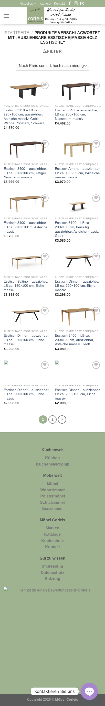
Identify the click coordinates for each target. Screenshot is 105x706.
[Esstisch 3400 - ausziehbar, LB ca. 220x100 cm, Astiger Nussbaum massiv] (27, 149)
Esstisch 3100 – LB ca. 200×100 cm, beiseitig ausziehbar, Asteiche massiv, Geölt (77, 229)
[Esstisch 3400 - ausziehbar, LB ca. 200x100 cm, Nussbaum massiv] (78, 91)
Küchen (52, 458)
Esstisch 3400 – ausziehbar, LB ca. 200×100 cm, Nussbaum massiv (76, 114)
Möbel (52, 484)
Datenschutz (52, 573)
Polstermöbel (52, 496)
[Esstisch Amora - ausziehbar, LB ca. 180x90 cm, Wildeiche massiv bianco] (78, 149)
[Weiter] (62, 419)
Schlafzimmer (52, 502)
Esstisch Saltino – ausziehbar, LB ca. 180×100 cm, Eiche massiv (27, 286)
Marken (52, 528)
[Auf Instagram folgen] (76, 4)
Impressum (52, 566)
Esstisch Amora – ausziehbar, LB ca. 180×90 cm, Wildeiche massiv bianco (77, 173)
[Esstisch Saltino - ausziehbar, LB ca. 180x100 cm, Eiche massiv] (27, 262)
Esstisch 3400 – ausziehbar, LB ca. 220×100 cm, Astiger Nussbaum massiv (25, 173)
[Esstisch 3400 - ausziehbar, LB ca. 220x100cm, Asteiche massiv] (27, 204)
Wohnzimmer (52, 490)
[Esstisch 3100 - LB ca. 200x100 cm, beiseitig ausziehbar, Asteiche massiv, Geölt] (78, 204)
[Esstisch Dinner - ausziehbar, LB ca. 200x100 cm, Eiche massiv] (27, 371)
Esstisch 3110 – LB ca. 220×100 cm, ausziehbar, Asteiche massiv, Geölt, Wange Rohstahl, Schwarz (24, 116)
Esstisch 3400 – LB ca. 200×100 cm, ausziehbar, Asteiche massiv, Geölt (74, 340)
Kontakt (59, 3)
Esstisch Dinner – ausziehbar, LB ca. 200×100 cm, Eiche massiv (26, 394)
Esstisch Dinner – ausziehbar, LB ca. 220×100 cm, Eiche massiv (78, 286)
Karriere (45, 3)
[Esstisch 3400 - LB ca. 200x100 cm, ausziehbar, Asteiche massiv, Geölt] (78, 316)
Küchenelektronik (52, 464)
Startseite (17, 33)
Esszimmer (52, 508)
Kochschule (52, 541)
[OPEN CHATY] (89, 691)
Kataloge (52, 534)
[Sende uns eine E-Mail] (82, 4)
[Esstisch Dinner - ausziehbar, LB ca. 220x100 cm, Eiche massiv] (78, 262)
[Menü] (7, 16)
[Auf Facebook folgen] (70, 4)
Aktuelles (26, 3)
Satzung (52, 579)
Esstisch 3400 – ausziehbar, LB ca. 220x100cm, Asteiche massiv (25, 227)
